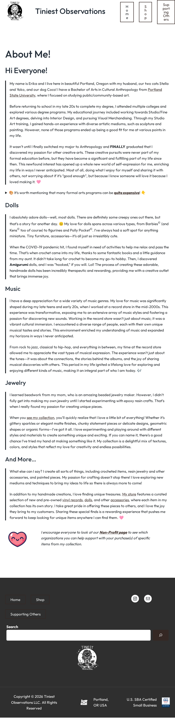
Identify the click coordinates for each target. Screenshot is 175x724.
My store (129, 494)
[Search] (161, 635)
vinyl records (72, 500)
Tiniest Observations (70, 11)
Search (12, 626)
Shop (145, 12)
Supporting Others (166, 12)
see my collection (40, 417)
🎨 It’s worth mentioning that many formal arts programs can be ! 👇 (77, 192)
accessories (120, 500)
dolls (88, 500)
